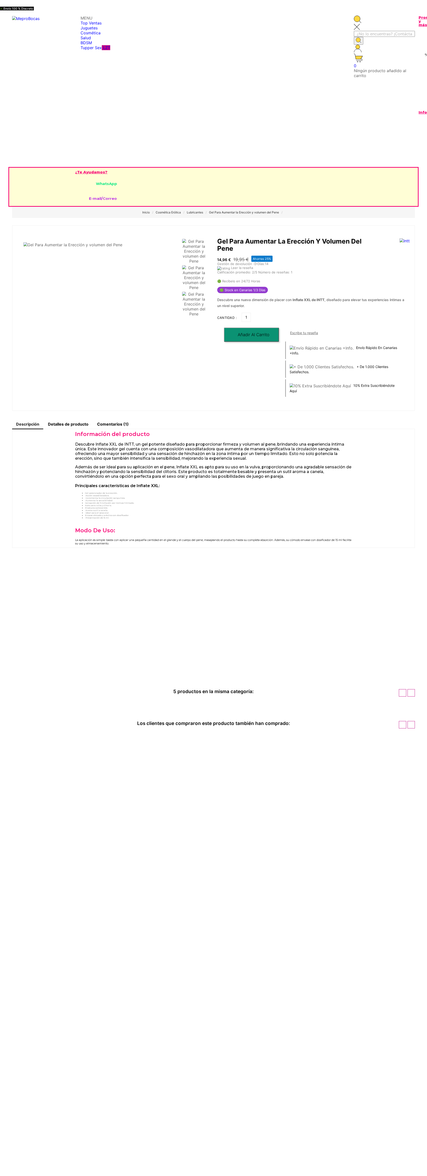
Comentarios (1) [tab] (113, 424)
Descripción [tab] (27, 424)
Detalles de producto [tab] (68, 424)
